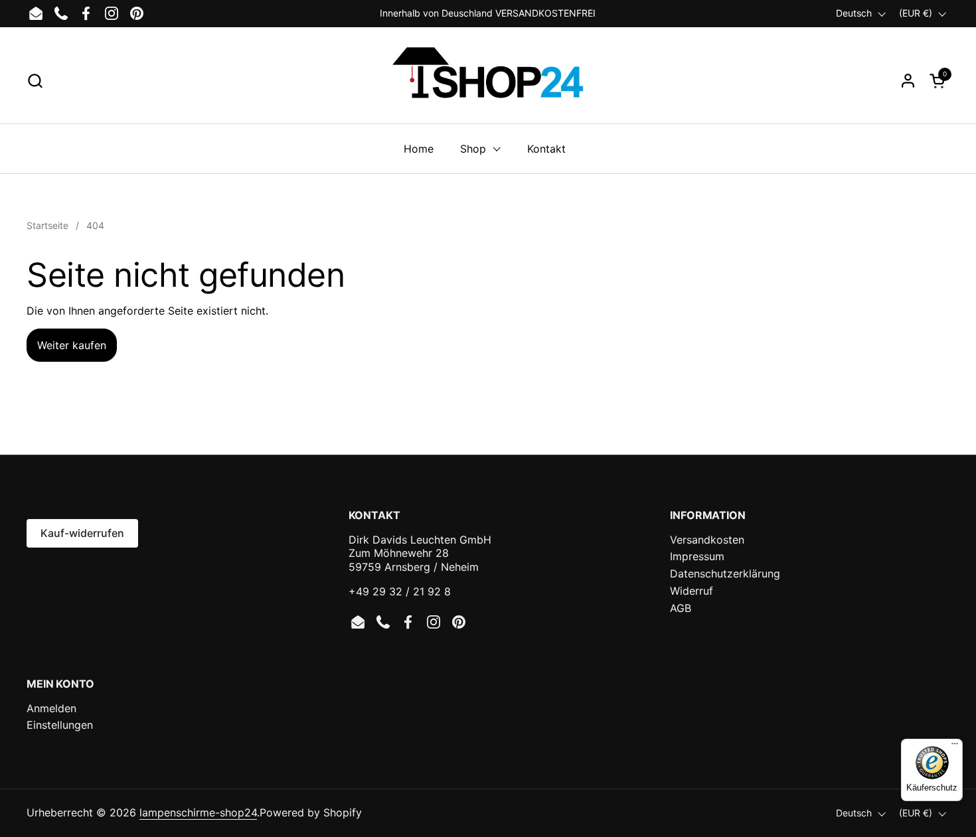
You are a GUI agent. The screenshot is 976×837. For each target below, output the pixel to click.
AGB (680, 608)
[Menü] (955, 747)
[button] (35, 80)
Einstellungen (60, 724)
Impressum (697, 556)
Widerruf (691, 590)
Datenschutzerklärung (725, 573)
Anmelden (51, 708)
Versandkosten (707, 539)
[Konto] (908, 80)
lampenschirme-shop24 (198, 812)
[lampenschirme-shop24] (487, 80)
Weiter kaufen (71, 345)
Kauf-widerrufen (82, 533)
